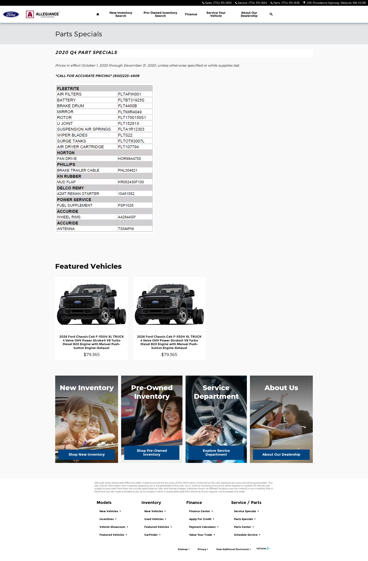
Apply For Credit (200, 519)
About (249, 14)
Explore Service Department (216, 453)
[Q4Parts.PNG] (104, 158)
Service (216, 14)
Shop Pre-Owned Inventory (152, 453)
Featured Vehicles (112, 534)
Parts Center (243, 526)
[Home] (11, 14)
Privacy (202, 549)
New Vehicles (109, 511)
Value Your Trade (201, 534)
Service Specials (245, 511)
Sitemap (183, 549)
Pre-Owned (160, 14)
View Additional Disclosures (232, 549)
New (120, 14)
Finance (191, 14)
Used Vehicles (154, 519)
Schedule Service (246, 534)
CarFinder (151, 534)
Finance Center (200, 511)
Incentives (106, 519)
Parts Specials (244, 519)
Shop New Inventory (87, 454)
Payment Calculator (203, 526)
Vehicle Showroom (112, 526)
